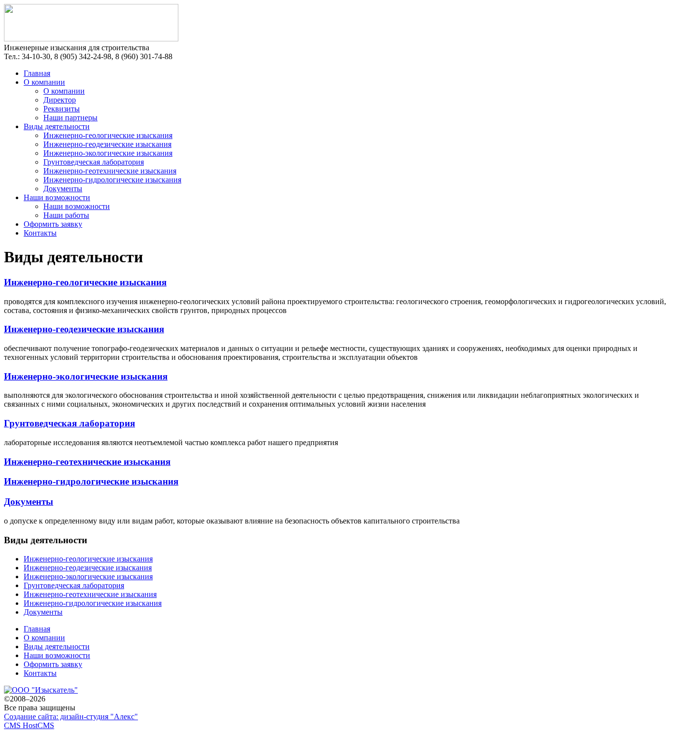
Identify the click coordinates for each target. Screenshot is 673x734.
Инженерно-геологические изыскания (107, 135)
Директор (59, 100)
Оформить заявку (53, 224)
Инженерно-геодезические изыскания (107, 144)
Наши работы (66, 215)
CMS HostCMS (29, 725)
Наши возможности (57, 197)
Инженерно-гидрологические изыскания (112, 179)
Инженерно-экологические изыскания (107, 153)
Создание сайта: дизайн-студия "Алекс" (71, 716)
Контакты (40, 233)
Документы (62, 188)
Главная (37, 73)
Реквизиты (61, 109)
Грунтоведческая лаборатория (93, 162)
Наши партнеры (70, 117)
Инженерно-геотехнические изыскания (109, 171)
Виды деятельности (57, 126)
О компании (44, 82)
